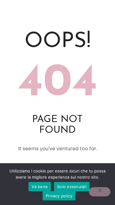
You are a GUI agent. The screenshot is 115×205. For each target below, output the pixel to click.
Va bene (40, 186)
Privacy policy (59, 195)
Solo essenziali (71, 186)
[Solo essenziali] (99, 191)
